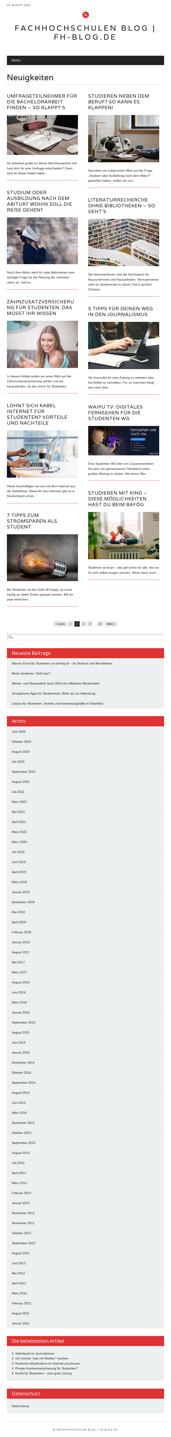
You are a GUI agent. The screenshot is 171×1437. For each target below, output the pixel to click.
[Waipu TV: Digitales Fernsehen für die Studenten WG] (123, 454)
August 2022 (21, 781)
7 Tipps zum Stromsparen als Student (32, 521)
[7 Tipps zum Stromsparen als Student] (42, 580)
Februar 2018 (21, 932)
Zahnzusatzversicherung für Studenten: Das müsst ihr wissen (40, 307)
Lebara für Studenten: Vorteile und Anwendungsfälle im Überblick (57, 703)
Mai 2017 (18, 962)
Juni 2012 (19, 1263)
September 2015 (23, 1022)
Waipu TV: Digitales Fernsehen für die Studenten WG (115, 412)
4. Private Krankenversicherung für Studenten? (45, 1368)
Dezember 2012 (23, 1213)
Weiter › (111, 624)
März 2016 (19, 1002)
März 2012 (19, 1293)
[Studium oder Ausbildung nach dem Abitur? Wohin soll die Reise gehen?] (42, 263)
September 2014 (23, 1082)
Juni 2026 (19, 731)
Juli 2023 (18, 761)
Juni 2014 (19, 1102)
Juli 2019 (18, 852)
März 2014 (19, 1112)
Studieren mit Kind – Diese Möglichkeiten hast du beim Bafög (117, 499)
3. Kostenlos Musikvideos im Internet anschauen (46, 1363)
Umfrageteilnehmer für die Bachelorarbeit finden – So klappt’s (42, 102)
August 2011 (20, 1313)
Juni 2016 (19, 992)
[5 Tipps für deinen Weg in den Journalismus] (123, 368)
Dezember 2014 (23, 1062)
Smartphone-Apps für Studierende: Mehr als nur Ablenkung (53, 693)
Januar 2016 (21, 1012)
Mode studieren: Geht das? (31, 673)
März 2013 (19, 1183)
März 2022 (19, 802)
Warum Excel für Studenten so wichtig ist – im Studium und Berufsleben (62, 663)
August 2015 (21, 1032)
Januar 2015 (21, 1052)
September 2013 (23, 1143)
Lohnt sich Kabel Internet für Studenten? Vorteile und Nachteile (37, 414)
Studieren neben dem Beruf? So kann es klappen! (118, 102)
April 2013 (19, 1173)
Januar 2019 (21, 892)
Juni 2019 (19, 862)
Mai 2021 (18, 812)
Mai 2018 (18, 912)
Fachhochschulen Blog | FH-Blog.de (85, 32)
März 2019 (19, 882)
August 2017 (21, 952)
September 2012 (23, 1243)
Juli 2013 (18, 1163)
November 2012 (23, 1223)
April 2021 (19, 822)
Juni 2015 (19, 1042)
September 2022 (23, 771)
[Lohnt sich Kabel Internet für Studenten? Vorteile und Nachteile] (42, 476)
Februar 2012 (21, 1303)
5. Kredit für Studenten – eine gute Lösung (42, 1373)
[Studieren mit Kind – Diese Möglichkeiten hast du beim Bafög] (123, 558)
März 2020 (19, 842)
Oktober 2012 (21, 1233)
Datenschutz (20, 1406)
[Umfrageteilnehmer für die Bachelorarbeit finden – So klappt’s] (42, 154)
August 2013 (21, 1153)
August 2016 (21, 982)
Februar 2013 (21, 1193)
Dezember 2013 (23, 1123)
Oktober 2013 (21, 1133)
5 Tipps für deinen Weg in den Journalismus (120, 311)
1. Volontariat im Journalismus (33, 1353)
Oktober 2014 (21, 1072)
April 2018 (19, 922)
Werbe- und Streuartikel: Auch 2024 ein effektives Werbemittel (55, 683)
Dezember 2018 (23, 902)
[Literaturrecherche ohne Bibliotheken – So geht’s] (123, 265)
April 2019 (19, 872)
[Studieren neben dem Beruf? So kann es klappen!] (123, 161)
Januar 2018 (21, 942)
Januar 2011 (20, 1323)
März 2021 (19, 832)
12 (100, 624)
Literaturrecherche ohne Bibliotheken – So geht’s (121, 205)
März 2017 (19, 972)
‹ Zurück (60, 624)
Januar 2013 (21, 1203)
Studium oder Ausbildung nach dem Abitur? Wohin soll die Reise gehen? (39, 201)
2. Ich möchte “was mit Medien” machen (40, 1358)
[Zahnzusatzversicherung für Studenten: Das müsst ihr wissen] (42, 367)
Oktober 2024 (21, 741)
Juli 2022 (18, 792)
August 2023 (21, 751)
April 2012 (19, 1283)
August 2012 (21, 1253)
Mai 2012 (18, 1273)
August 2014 (21, 1092)
